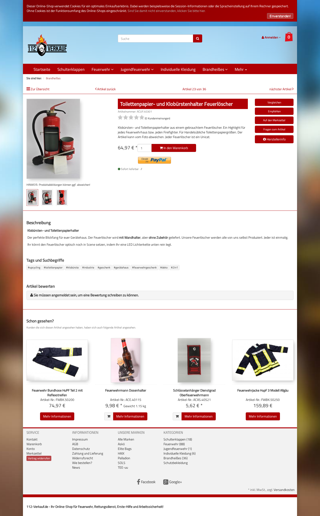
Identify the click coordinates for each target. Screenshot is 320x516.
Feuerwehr (101, 69)
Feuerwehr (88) (174, 443)
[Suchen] (197, 38)
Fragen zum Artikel (274, 129)
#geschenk (104, 267)
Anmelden (271, 37)
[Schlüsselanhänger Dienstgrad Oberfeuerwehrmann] (194, 360)
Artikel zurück (106, 89)
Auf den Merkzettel (274, 120)
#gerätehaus (121, 267)
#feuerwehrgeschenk (144, 267)
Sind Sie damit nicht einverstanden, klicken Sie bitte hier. (166, 10)
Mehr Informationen (57, 416)
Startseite (41, 69)
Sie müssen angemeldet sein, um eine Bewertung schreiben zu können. (86, 295)
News (76, 467)
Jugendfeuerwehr (136, 69)
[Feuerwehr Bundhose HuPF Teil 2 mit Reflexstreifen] (57, 360)
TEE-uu (123, 467)
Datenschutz (81, 448)
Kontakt (31, 439)
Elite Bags (125, 448)
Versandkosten (284, 489)
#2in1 (174, 267)
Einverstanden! (280, 15)
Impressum (80, 439)
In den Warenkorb (175, 147)
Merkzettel (33, 453)
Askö (121, 443)
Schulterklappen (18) (178, 439)
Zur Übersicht (40, 89)
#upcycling (34, 267)
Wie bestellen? (82, 462)
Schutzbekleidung (176, 462)
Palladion (124, 458)
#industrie (88, 267)
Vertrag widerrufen (39, 458)
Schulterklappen (71, 69)
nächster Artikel (280, 89)
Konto (30, 448)
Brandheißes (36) (176, 458)
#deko (163, 267)
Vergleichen (274, 102)
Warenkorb (34, 443)
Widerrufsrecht (82, 458)
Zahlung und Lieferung (87, 453)
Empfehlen (274, 111)
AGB (75, 443)
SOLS (121, 462)
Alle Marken (126, 439)
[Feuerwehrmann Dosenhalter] (126, 360)
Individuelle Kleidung (178, 69)
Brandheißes (214, 69)
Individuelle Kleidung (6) (180, 453)
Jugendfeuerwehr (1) (178, 448)
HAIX (121, 453)
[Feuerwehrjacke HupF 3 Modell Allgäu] (263, 360)
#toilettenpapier (53, 267)
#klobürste (72, 267)
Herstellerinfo (276, 139)
